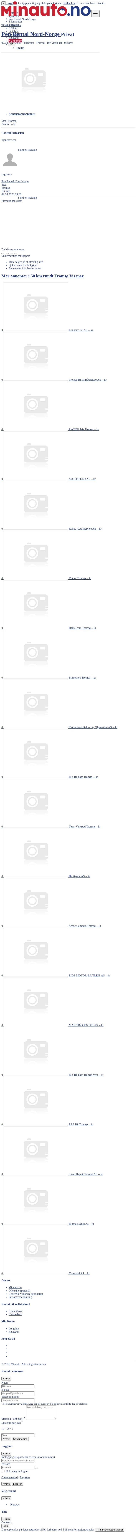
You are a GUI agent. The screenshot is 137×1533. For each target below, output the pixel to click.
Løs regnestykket (12, 1422)
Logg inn (14, 34)
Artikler (13, 27)
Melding (13, 1418)
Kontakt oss (15, 1311)
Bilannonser (15, 21)
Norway (15, 1504)
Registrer (14, 37)
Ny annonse (15, 40)
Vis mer (76, 276)
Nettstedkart (15, 1314)
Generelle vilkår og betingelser (26, 1293)
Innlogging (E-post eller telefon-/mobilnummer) (28, 1457)
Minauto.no (15, 1287)
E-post (5, 1389)
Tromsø (12, 120)
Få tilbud (14, 31)
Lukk (5, 1526)
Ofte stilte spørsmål (19, 1290)
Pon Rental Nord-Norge (15, 181)
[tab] (72, 114)
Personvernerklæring (20, 1296)
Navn (5, 1382)
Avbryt (6, 1439)
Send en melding (27, 149)
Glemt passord (9, 1477)
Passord (5, 1463)
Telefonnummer (10, 1396)
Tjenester (14, 24)
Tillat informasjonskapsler (110, 1529)
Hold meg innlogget (16, 1471)
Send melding (20, 1439)
